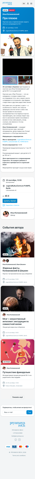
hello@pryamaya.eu (17, 436)
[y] (29, 412)
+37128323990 (17, 433)
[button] (10, 80)
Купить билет (10, 201)
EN (24, 3)
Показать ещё (17, 397)
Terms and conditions (18, 455)
